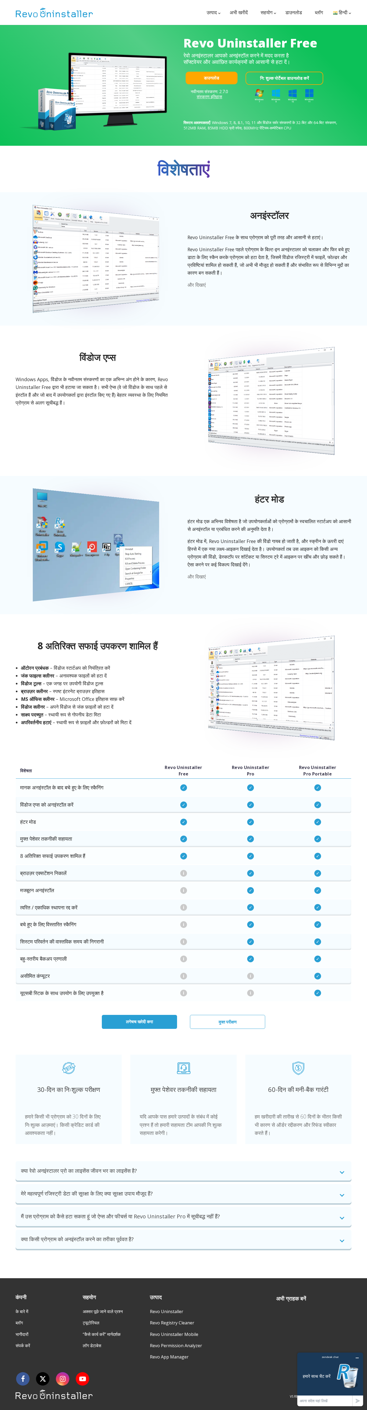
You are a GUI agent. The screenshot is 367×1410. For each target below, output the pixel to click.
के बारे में (22, 1311)
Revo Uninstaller (166, 1311)
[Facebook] (23, 1379)
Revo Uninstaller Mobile (174, 1334)
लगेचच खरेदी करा (139, 1022)
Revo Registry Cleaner (172, 1323)
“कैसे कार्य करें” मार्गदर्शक (102, 1334)
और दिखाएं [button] (197, 285)
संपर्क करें (23, 1346)
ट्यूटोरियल (91, 1323)
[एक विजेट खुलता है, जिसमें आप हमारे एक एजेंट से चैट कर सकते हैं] (330, 1379)
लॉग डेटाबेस (92, 1346)
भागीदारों (22, 1334)
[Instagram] (62, 1379)
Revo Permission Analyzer (176, 1346)
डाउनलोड (293, 12)
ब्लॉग (319, 12)
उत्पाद (212, 12)
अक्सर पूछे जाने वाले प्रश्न (103, 1311)
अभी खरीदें (239, 12)
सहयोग (266, 12)
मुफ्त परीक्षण (228, 1022)
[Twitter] (42, 1379)
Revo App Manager (169, 1357)
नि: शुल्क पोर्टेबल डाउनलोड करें (284, 78)
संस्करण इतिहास (209, 97)
